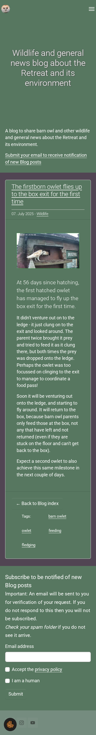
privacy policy (48, 669)
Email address (19, 646)
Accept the (37, 669)
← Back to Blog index (37, 503)
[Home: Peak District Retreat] (5, 9)
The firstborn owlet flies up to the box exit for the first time (47, 194)
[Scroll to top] (84, 723)
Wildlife (42, 214)
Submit (15, 694)
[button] (10, 724)
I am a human (26, 680)
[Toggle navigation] (91, 9)
